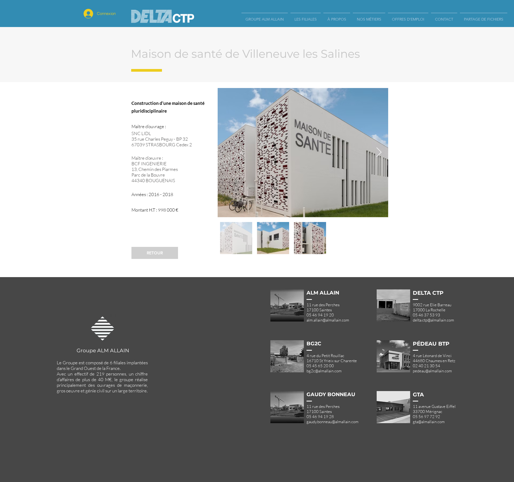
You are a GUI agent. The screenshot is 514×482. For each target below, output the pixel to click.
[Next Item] (379, 152)
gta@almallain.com (429, 421)
